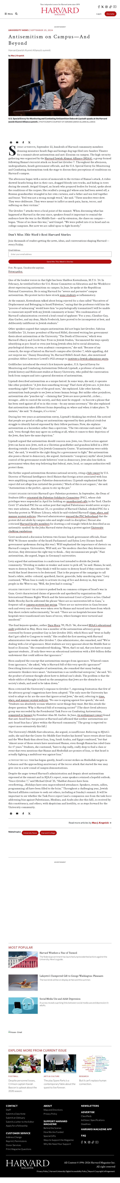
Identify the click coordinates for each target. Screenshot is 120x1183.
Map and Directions (53, 1109)
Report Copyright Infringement (101, 1171)
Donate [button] (110, 14)
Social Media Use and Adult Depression (60, 999)
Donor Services (13, 1145)
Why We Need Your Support (57, 1144)
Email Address (14, 250)
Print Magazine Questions (18, 1149)
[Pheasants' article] (23, 984)
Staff (8, 1109)
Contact (12, 1105)
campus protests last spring (41, 604)
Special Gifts (50, 1136)
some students (68, 295)
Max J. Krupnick (17, 55)
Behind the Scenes (52, 1128)
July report (93, 473)
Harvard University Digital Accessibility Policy (68, 1171)
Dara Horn (54, 625)
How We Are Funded (54, 1132)
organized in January (20, 715)
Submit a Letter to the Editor (20, 1121)
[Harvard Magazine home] (60, 11)
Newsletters (90, 1105)
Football (13, 1076)
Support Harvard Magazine (55, 1122)
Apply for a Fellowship (17, 1125)
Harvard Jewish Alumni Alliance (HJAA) (68, 158)
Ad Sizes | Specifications (93, 1120)
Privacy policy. (15, 271)
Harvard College (48, 833)
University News (18, 30)
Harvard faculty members (34, 524)
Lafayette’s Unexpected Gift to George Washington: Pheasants (71, 976)
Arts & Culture (51, 1076)
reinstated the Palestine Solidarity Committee (53, 497)
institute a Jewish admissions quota (88, 358)
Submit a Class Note (16, 1113)
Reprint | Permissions (16, 1141)
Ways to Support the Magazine (59, 1140)
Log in (98, 14)
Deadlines (86, 1124)
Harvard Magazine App (96, 1129)
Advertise (88, 1112)
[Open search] (16, 14)
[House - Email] (60, 1032)
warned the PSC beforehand (82, 516)
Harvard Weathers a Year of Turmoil (58, 953)
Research (84, 1076)
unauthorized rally (77, 501)
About (48, 1105)
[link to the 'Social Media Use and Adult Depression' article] (23, 1006)
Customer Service (18, 1133)
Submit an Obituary (15, 1117)
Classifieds (86, 1116)
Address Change (14, 1137)
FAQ (83, 1135)
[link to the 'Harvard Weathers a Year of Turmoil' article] (23, 960)
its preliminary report (90, 715)
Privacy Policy (50, 1113)
